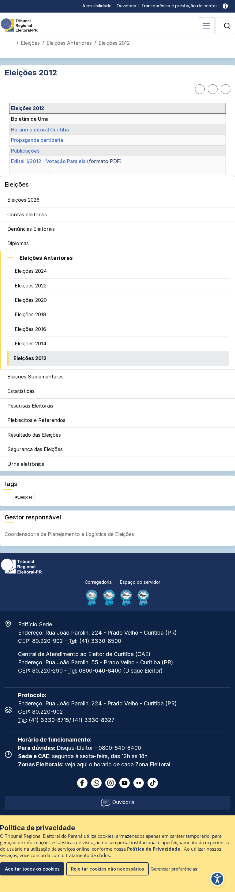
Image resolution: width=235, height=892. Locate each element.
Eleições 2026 (23, 200)
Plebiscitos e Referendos (36, 420)
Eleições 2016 (30, 329)
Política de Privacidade (154, 849)
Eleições (30, 43)
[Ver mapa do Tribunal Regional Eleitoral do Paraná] (11, 624)
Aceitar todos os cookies (32, 868)
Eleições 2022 (31, 286)
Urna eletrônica (25, 464)
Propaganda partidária (37, 140)
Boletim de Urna (30, 119)
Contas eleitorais (27, 214)
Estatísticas (21, 391)
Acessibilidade (96, 5)
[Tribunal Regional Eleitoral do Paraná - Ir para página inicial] (19, 24)
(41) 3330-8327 (93, 720)
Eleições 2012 (30, 358)
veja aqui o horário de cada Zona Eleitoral (117, 764)
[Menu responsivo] (206, 25)
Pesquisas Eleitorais (30, 406)
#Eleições (24, 497)
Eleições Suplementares (35, 377)
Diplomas (18, 243)
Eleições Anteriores (69, 43)
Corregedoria (98, 582)
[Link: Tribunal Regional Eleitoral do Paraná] (21, 566)
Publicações (25, 151)
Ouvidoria (126, 5)
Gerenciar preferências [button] (174, 868)
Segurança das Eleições (35, 449)
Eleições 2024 (31, 271)
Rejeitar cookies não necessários (107, 868)
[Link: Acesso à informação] (225, 5)
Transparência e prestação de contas (179, 5)
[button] (227, 26)
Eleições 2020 (31, 300)
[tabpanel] (117, 138)
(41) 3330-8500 (100, 641)
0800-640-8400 (100, 670)
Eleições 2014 (30, 343)
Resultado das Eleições (34, 435)
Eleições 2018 (30, 314)
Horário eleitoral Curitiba (40, 130)
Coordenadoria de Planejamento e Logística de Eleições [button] (69, 534)
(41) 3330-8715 (49, 720)
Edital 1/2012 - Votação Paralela (49, 161)
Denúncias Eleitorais (31, 229)
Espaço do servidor (140, 582)
